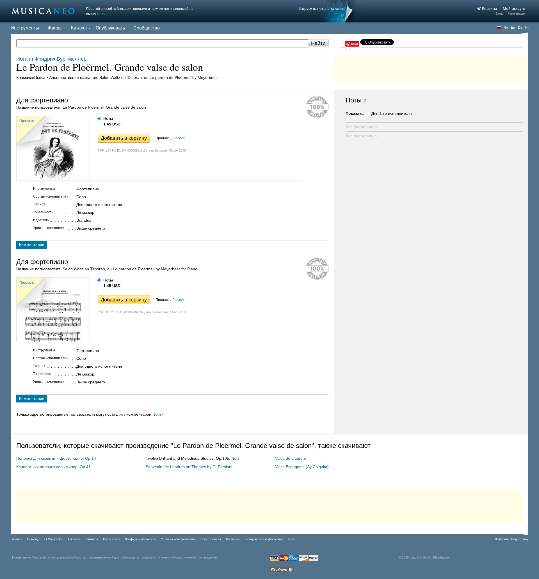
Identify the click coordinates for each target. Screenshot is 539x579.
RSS (291, 539)
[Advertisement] (431, 67)
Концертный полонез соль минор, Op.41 (53, 466)
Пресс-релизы (210, 539)
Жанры (55, 28)
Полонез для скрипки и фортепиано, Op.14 (56, 458)
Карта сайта (111, 539)
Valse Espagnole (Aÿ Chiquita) (302, 466)
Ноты (108, 118)
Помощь (33, 539)
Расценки (232, 539)
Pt (526, 27)
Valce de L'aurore (290, 458)
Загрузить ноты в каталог (321, 8)
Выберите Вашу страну (511, 539)
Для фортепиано (361, 127)
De (520, 27)
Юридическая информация (264, 539)
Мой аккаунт (514, 8)
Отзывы (74, 539)
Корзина (490, 8)
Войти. (159, 414)
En (513, 27)
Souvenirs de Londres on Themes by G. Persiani (189, 466)
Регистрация (517, 13)
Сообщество (146, 28)
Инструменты (25, 28)
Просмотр (27, 121)
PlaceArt (178, 138)
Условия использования (178, 539)
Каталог (79, 28)
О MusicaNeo (53, 539)
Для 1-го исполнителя (391, 113)
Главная (16, 539)
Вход (499, 13)
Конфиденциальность (140, 539)
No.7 (235, 458)
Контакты (91, 539)
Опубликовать (110, 28)
